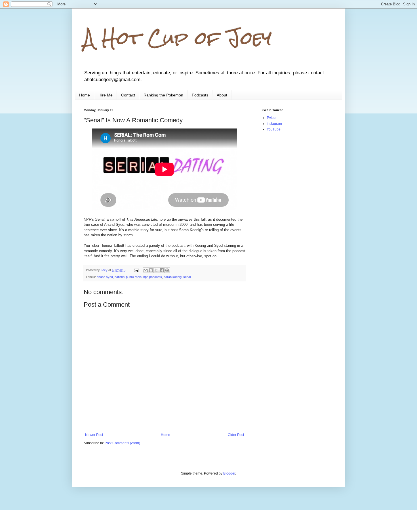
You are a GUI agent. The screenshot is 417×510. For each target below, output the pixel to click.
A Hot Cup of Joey (178, 38)
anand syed (105, 277)
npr (145, 277)
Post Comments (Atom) (122, 443)
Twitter (272, 118)
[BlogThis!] (151, 270)
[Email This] (145, 270)
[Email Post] (136, 270)
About (222, 95)
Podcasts (200, 95)
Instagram (274, 124)
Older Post (236, 435)
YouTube (274, 129)
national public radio (128, 277)
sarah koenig (173, 277)
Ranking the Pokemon (163, 95)
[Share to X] (156, 270)
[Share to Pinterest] (167, 270)
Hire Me (105, 95)
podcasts (155, 277)
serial (187, 277)
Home (84, 95)
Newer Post (94, 435)
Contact (128, 95)
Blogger (229, 473)
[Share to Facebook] (162, 270)
